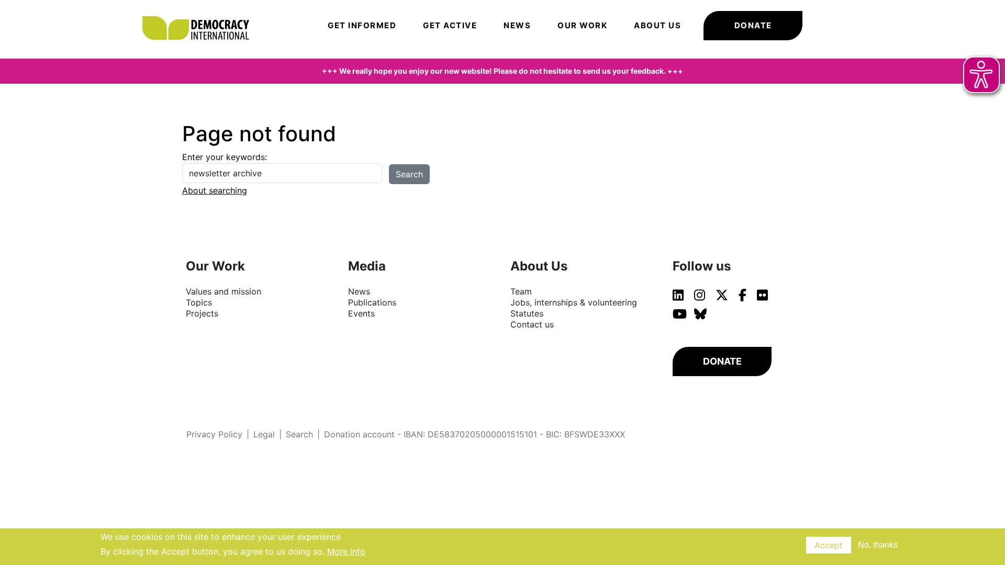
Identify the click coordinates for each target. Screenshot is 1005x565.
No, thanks (878, 544)
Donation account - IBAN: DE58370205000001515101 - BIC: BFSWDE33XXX (474, 434)
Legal (264, 434)
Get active (450, 25)
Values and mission (223, 291)
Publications (372, 302)
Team (521, 291)
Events (361, 313)
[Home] (201, 13)
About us (657, 25)
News (517, 25)
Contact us (532, 324)
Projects (202, 313)
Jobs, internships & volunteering (573, 302)
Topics (199, 302)
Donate (753, 25)
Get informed (362, 25)
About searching (214, 190)
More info (346, 551)
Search (299, 434)
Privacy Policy (214, 434)
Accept (828, 545)
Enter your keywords (223, 157)
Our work (582, 25)
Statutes (526, 313)
